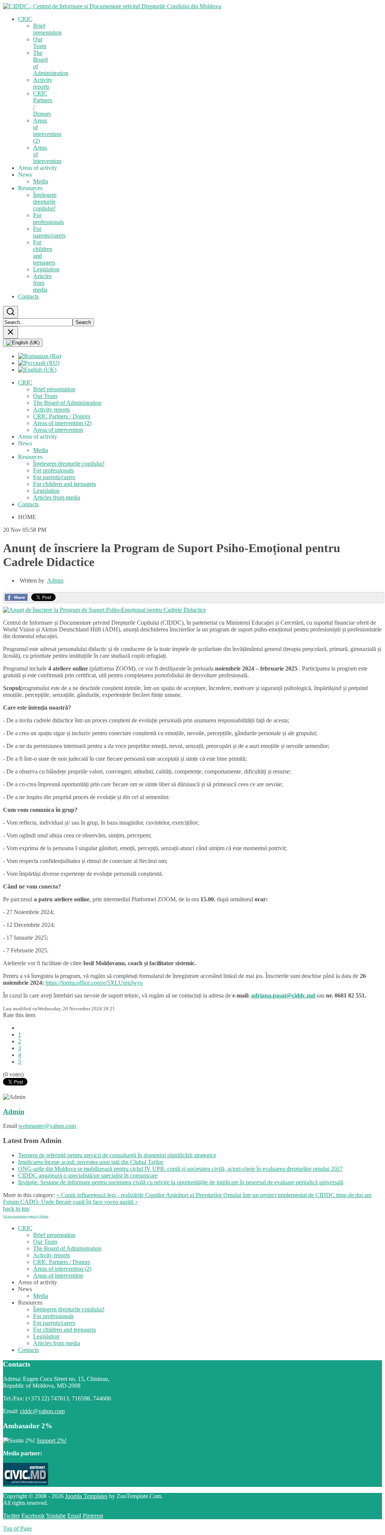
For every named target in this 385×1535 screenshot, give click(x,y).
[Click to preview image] (104, 610)
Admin (55, 580)
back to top (16, 1208)
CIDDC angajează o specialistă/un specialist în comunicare (88, 1175)
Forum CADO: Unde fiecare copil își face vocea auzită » (70, 1202)
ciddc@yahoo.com (42, 1411)
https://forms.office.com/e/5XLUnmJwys (93, 982)
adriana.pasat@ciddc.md (283, 995)
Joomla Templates (86, 1496)
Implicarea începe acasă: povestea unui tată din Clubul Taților (90, 1162)
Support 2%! (51, 1440)
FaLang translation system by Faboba (26, 1216)
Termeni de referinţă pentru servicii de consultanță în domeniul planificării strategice (117, 1155)
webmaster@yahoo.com (47, 1126)
